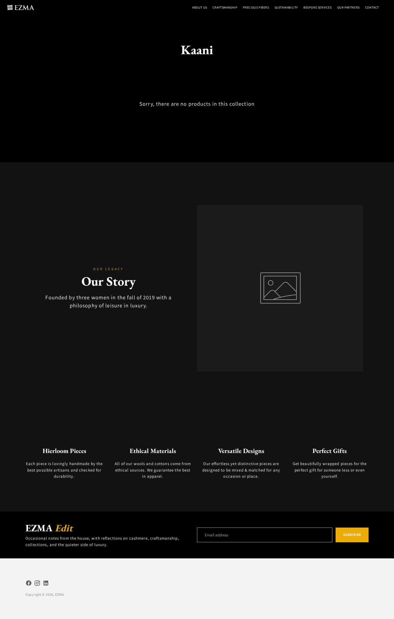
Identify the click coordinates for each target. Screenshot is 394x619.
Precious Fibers (256, 7)
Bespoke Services (317, 7)
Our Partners (348, 7)
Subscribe (352, 534)
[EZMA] (21, 7)
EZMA (59, 594)
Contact (372, 7)
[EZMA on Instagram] (37, 584)
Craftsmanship (225, 7)
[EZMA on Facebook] (28, 584)
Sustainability (286, 7)
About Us (199, 7)
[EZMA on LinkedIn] (46, 584)
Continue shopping (197, 116)
